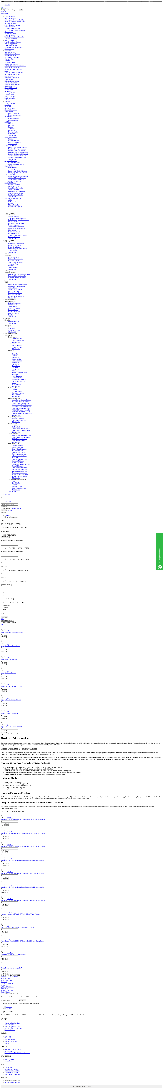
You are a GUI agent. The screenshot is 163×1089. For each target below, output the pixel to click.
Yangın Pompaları (10, 62)
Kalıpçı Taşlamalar (17, 462)
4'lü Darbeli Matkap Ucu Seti (13, 686)
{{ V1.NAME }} (18, 548)
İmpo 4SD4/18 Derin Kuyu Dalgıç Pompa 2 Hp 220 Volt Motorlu (24, 873)
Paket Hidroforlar (10, 52)
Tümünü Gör (12, 135)
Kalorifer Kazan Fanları (12, 81)
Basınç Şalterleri (9, 94)
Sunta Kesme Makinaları (19, 467)
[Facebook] (8, 1007)
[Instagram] (8, 1008)
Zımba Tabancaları (13, 186)
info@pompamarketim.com (13, 1082)
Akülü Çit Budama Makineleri (17, 157)
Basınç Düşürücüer (10, 96)
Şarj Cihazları (12, 201)
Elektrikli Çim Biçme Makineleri (18, 152)
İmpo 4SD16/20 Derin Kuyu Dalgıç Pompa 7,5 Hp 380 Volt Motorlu (24, 833)
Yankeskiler (11, 128)
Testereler (15, 374)
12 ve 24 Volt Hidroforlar (12, 57)
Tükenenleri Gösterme (9, 622)
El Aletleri (8, 122)
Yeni (4, 609)
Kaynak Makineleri (14, 162)
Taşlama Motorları (13, 189)
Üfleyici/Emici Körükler (15, 193)
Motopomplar (9, 32)
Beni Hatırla (7, 508)
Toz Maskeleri (12, 144)
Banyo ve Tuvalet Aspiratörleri (14, 72)
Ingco (2, 632)
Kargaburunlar (12, 130)
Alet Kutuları (16, 371)
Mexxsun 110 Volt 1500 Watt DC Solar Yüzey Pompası (23, 914)
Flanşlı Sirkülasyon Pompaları (13, 67)
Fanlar (6, 71)
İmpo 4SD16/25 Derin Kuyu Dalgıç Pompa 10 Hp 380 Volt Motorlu (24, 819)
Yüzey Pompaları (10, 16)
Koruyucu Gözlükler (14, 142)
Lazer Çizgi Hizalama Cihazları (17, 173)
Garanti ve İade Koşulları (12, 1023)
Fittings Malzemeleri (11, 88)
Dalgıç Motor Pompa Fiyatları (13, 1074)
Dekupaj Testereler (14, 184)
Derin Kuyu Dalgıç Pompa (13, 42)
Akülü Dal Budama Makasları (21, 411)
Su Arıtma (8, 105)
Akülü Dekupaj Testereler (16, 179)
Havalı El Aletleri (13, 113)
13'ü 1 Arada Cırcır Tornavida (13, 727)
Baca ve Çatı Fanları (11, 83)
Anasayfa (7, 515)
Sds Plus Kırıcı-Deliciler (15, 195)
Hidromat (7, 60)
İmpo (2, 819)
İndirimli (5, 607)
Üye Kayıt (8, 1036)
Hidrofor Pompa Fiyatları (12, 1071)
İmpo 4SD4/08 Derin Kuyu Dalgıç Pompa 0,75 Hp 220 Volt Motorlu (24, 900)
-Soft (73, 1086)
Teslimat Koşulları (10, 1030)
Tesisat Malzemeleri (10, 86)
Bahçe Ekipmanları (10, 145)
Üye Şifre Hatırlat (10, 1039)
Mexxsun (3, 914)
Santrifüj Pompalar (10, 18)
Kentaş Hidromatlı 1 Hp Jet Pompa (15, 954)
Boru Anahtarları (13, 132)
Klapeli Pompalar (10, 35)
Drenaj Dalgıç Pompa (11, 44)
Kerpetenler (11, 133)
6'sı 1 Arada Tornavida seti (12, 646)
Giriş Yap (4, 510)
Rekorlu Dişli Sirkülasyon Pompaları (15, 66)
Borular (7, 100)
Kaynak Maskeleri (13, 140)
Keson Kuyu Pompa (11, 45)
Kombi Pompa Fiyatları (11, 1072)
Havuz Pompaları (10, 27)
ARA (20, 10)
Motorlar (7, 101)
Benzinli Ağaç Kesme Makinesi (17, 147)
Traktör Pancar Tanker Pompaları (14, 37)
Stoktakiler (6, 605)
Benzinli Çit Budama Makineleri (18, 154)
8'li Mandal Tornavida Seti (12, 713)
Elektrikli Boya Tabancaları (16, 191)
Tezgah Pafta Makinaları (19, 476)
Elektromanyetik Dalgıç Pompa (14, 47)
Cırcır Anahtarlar (17, 378)
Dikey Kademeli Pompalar (12, 25)
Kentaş (3, 954)
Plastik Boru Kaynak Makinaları (21, 464)
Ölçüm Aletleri (9, 166)
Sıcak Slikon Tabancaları (15, 188)
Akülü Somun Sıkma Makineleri (18, 176)
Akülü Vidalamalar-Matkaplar (17, 178)
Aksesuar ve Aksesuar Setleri (13, 198)
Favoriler (7, 5)
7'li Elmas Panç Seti (10, 673)
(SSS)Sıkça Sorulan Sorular (13, 1049)
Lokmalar (15, 367)
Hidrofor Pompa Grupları (12, 54)
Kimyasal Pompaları (11, 38)
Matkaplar (15, 457)
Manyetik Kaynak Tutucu (16, 164)
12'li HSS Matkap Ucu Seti (13, 700)
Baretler (10, 139)
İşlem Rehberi (9, 1051)
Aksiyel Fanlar (9, 76)
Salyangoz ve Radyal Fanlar (13, 74)
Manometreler (9, 89)
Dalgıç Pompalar (10, 40)
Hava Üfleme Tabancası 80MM (14, 632)
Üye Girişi (8, 501)
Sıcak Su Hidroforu (10, 55)
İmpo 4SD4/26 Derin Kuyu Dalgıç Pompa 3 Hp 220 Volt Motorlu (24, 860)
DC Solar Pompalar (10, 23)
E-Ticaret (77, 1086)
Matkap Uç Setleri (13, 205)
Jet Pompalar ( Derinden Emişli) (14, 20)
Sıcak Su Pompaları (10, 33)
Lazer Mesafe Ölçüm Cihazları (17, 171)
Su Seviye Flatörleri (10, 93)
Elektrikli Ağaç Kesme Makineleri (22, 413)
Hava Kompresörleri (14, 115)
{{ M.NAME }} (18, 581)
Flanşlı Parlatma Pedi (11, 659)
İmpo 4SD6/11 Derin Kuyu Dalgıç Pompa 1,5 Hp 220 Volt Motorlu (24, 846)
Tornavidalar (16, 366)
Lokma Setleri (16, 369)
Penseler (10, 127)
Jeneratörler (8, 117)
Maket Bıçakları (17, 376)
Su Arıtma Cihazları (10, 108)
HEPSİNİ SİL (5, 537)
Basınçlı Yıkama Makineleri (16, 150)
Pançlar (10, 203)
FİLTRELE (4, 617)
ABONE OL (22, 1000)
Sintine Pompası (9, 49)
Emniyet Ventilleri (10, 98)
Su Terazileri (12, 169)
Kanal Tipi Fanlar (10, 79)
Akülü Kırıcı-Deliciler (14, 181)
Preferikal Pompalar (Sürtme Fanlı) (15, 21)
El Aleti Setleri (16, 384)
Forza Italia (4, 927)
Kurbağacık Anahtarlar (19, 379)
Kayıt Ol (10, 510)
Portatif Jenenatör (13, 118)
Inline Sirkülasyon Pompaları (13, 69)
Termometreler (9, 91)
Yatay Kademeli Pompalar (12, 28)
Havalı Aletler (9, 111)
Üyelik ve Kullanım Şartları (13, 1026)
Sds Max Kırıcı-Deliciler (19, 469)
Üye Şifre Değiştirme (11, 1041)
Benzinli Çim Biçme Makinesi (17, 149)
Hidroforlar (8, 50)
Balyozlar (11, 125)
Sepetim (7, 1043)
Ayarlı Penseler (16, 364)
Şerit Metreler (12, 167)
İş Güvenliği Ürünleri (11, 137)
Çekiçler (10, 123)
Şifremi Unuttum (16, 508)
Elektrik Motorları (10, 103)
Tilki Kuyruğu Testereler (19, 471)
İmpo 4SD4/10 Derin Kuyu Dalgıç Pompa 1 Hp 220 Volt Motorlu (24, 887)
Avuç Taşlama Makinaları (19, 473)
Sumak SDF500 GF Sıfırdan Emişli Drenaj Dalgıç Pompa (27, 941)
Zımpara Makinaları (18, 461)
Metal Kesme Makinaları (19, 459)
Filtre (2, 619)
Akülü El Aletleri (10, 174)
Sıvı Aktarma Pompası (11, 1069)
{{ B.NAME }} (17, 570)
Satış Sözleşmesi (9, 1025)
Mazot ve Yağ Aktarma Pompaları (15, 30)
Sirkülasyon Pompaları (11, 64)
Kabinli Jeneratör (13, 120)
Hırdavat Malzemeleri (11, 110)
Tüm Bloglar (8, 1067)
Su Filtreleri (8, 106)
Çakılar (14, 383)
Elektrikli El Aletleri (10, 183)
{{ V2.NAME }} (18, 559)
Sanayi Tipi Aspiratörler (12, 77)
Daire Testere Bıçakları (15, 206)
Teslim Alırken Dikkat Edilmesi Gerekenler (17, 1053)
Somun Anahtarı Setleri (19, 381)
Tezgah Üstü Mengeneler (19, 372)
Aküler (10, 200)
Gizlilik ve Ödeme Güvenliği (13, 1028)
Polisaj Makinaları (17, 466)
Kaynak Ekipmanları (11, 161)
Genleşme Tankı (9, 59)
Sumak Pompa (5, 941)
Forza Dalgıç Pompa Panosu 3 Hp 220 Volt (21, 927)
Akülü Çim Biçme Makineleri (17, 156)
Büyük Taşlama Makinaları (20, 474)
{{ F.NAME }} (17, 602)
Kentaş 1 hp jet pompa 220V (13, 968)
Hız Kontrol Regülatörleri (12, 84)
